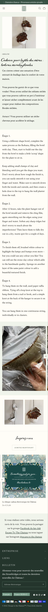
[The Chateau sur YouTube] (44, 595)
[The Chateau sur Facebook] (34, 595)
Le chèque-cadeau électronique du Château (19, 501)
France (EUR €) (20, 594)
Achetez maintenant (24, 448)
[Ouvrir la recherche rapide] (39, 8)
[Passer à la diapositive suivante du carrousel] (46, 356)
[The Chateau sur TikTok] (42, 595)
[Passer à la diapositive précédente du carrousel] (2, 479)
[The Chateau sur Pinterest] (37, 595)
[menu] (3, 8)
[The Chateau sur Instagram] (39, 595)
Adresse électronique (11, 582)
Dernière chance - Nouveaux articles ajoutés (24, 2)
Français (6, 594)
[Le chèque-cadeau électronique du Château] (24, 476)
